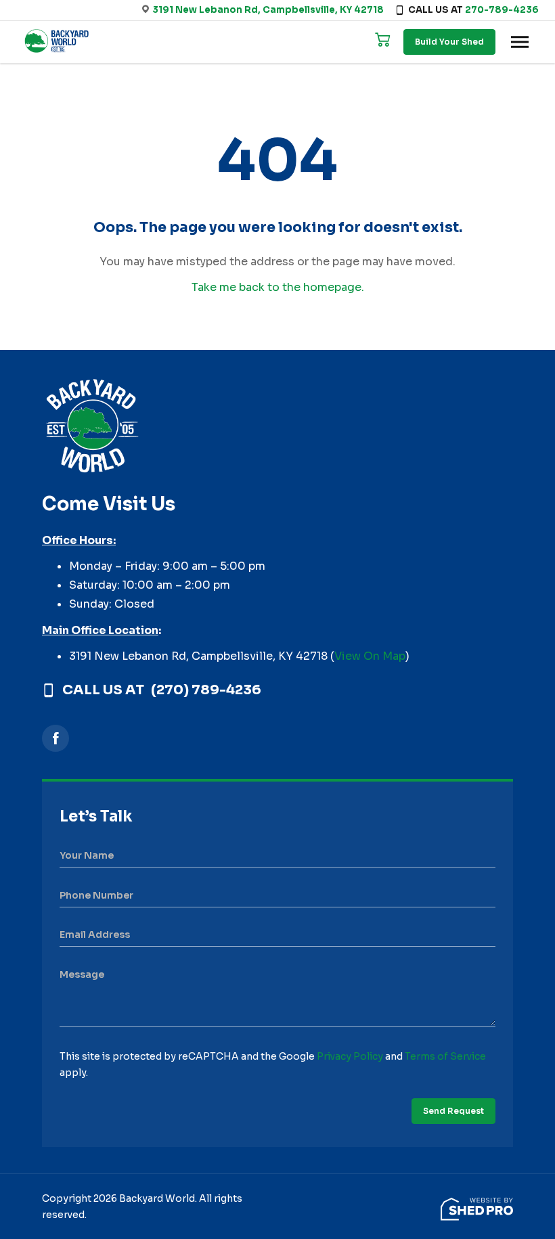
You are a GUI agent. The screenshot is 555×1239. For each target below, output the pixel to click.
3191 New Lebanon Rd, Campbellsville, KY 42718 (268, 10)
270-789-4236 (502, 10)
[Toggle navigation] (520, 42)
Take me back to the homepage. (278, 287)
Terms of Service (445, 1056)
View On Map (369, 656)
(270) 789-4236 (206, 690)
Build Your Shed (449, 42)
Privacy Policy (350, 1056)
